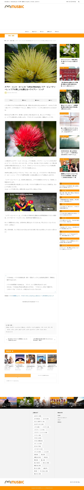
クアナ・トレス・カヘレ (41, 329)
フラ (49, 327)
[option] (8, 403)
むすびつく (38, 327)
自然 (45, 468)
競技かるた (37, 465)
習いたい (42, 31)
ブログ (59, 419)
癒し (43, 460)
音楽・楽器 (11, 35)
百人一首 (37, 462)
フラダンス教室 (38, 440)
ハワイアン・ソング (30, 327)
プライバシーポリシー (62, 417)
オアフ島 (37, 418)
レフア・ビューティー (30, 329)
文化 (46, 457)
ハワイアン (46, 427)
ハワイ (12, 329)
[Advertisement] (42, 20)
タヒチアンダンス (38, 424)
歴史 (36, 460)
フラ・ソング (44, 327)
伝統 (36, 454)
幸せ (43, 454)
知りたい (27, 31)
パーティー (37, 435)
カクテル (46, 418)
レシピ (46, 451)
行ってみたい (44, 471)
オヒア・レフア (22, 329)
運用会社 (59, 422)
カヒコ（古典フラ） (39, 421)
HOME (59, 415)
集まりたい (34, 31)
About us (57, 31)
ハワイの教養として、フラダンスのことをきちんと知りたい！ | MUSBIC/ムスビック (31, 295)
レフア (16, 329)
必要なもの (49, 31)
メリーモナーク (38, 449)
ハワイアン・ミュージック (15, 327)
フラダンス (37, 438)
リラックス (37, 451)
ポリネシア (37, 446)
